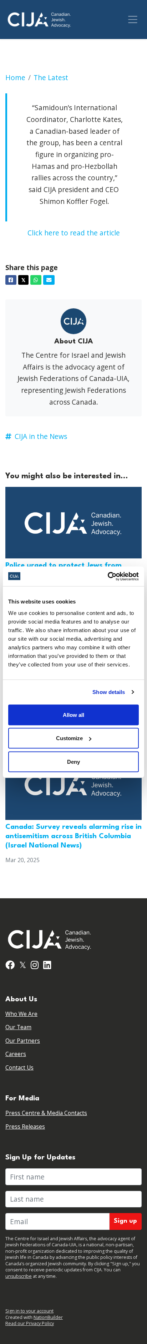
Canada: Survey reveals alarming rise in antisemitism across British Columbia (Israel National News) (73, 836)
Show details (108, 692)
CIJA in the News (41, 436)
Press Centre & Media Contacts (46, 1113)
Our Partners (22, 1041)
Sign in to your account (29, 1311)
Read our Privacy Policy (29, 1323)
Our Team (18, 1027)
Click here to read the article (73, 233)
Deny (73, 761)
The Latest (51, 77)
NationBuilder (48, 1317)
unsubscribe (18, 1276)
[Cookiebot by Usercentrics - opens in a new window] (107, 576)
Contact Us (19, 1067)
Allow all (73, 715)
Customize (69, 738)
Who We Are (21, 1014)
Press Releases (25, 1126)
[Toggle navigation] (132, 19)
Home (15, 77)
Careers (15, 1054)
